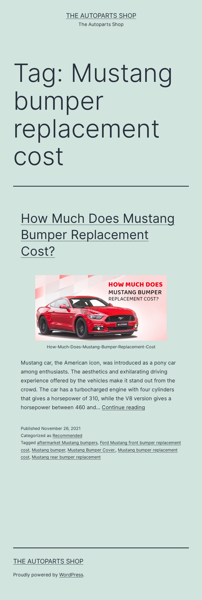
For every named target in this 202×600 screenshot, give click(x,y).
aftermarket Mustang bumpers (67, 442)
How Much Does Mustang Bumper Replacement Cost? (98, 234)
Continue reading (123, 407)
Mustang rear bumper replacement (66, 457)
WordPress (71, 574)
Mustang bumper (48, 449)
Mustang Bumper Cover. (91, 449)
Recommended (67, 435)
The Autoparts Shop (101, 15)
